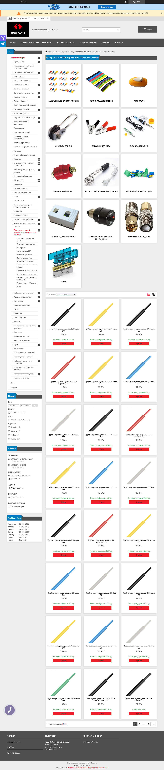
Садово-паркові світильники (25, 105)
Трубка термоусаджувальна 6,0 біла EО (139, 647)
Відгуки (14, 387)
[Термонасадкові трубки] (101, 82)
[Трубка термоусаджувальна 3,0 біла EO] (63, 418)
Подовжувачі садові (22, 132)
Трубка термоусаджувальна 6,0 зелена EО (63, 700)
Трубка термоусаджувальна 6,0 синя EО (101, 647)
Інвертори (18, 211)
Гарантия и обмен (88, 43)
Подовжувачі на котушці (23, 357)
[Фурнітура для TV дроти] (139, 217)
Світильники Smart (21, 89)
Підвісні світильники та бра (24, 118)
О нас (13, 383)
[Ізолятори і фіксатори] (63, 172)
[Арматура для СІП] (63, 127)
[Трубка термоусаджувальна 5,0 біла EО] (101, 577)
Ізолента (17, 159)
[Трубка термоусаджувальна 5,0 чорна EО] (63, 524)
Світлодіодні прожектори (23, 72)
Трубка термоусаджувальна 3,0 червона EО (63, 383)
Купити (63, 344)
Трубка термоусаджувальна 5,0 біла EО (101, 594)
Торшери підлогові (21, 113)
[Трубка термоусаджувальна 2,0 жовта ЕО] (101, 313)
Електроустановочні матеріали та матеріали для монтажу (25, 232)
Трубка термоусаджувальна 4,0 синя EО (101, 488)
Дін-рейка (17, 322)
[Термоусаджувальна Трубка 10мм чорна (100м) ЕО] (101, 683)
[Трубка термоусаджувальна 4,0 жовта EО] (63, 471)
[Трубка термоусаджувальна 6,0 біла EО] (138, 630)
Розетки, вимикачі (21, 85)
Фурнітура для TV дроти (139, 236)
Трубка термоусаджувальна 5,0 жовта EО (139, 541)
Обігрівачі (18, 313)
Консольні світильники (23, 176)
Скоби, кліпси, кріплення (23, 220)
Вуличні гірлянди (20, 101)
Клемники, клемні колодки (139, 191)
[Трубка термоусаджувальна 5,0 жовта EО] (138, 524)
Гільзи (16, 197)
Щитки (16, 345)
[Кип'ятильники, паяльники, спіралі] (101, 172)
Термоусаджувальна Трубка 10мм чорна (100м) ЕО (101, 700)
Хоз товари (18, 301)
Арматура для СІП (63, 146)
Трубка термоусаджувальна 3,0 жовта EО (101, 383)
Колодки (17, 151)
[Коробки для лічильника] (63, 217)
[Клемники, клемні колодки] (139, 172)
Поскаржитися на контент (77, 767)
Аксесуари (139, 101)
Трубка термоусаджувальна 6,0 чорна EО (139, 594)
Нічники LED (19, 201)
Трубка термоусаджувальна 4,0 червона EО (139, 435)
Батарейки (18, 184)
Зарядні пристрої (20, 188)
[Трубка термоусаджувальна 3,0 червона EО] (63, 366)
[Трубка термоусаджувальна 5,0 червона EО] (101, 524)
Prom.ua (94, 763)
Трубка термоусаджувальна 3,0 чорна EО (139, 330)
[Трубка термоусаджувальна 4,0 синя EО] (101, 471)
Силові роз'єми (20, 318)
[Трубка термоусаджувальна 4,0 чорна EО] (101, 418)
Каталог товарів (18, 58)
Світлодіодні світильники (24, 93)
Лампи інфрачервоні (22, 143)
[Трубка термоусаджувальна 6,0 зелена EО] (63, 683)
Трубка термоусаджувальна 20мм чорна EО (139, 700)
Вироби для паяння (139, 146)
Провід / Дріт (19, 62)
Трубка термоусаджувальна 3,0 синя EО (139, 383)
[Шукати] (118, 29)
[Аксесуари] (139, 82)
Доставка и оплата (65, 43)
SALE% (13, 43)
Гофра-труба (19, 76)
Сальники (18, 332)
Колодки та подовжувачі (23, 374)
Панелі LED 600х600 (22, 81)
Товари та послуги (56, 52)
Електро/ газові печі (22, 305)
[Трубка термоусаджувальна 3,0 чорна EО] (138, 313)
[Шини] (63, 262)
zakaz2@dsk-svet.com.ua (20, 475)
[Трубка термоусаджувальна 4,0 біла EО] (138, 471)
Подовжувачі (19, 128)
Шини (63, 282)
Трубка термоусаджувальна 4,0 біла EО (139, 488)
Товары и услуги (29, 43)
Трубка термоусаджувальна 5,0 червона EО (101, 541)
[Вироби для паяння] (139, 127)
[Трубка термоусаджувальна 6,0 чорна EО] (138, 577)
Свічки (16, 309)
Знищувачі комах (20, 215)
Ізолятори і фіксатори (63, 191)
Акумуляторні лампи (22, 340)
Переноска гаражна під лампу (25, 147)
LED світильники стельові (24, 353)
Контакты (47, 43)
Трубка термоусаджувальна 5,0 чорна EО (63, 541)
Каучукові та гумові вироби (24, 155)
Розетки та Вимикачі (22, 378)
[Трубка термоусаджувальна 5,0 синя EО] (63, 577)
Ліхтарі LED (18, 180)
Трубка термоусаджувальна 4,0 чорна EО (101, 435)
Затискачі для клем (101, 146)
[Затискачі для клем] (101, 127)
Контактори (18, 349)
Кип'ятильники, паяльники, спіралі (101, 191)
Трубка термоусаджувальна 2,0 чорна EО (63, 330)
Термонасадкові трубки (101, 101)
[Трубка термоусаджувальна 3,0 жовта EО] (101, 366)
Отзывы (105, 43)
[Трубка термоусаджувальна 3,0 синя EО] (138, 366)
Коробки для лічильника (63, 236)
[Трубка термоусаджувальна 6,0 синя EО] (101, 630)
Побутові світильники (22, 193)
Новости (119, 43)
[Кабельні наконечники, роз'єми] (63, 82)
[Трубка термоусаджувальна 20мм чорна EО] (138, 683)
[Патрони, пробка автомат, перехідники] (101, 217)
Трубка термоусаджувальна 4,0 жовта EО (63, 488)
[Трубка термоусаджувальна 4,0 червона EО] (138, 418)
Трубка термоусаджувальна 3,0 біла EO (63, 435)
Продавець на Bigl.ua (82, 765)
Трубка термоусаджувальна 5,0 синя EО (63, 594)
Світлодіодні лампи (21, 109)
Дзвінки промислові (21, 336)
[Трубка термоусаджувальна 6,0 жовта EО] (63, 630)
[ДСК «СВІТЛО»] (18, 29)
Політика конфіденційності (98, 767)
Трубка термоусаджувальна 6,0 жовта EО (63, 647)
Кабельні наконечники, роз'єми (63, 101)
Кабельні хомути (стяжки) (24, 293)
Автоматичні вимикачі (22, 297)
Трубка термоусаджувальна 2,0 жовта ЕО (101, 330)
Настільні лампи (20, 97)
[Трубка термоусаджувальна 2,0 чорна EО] (63, 313)
